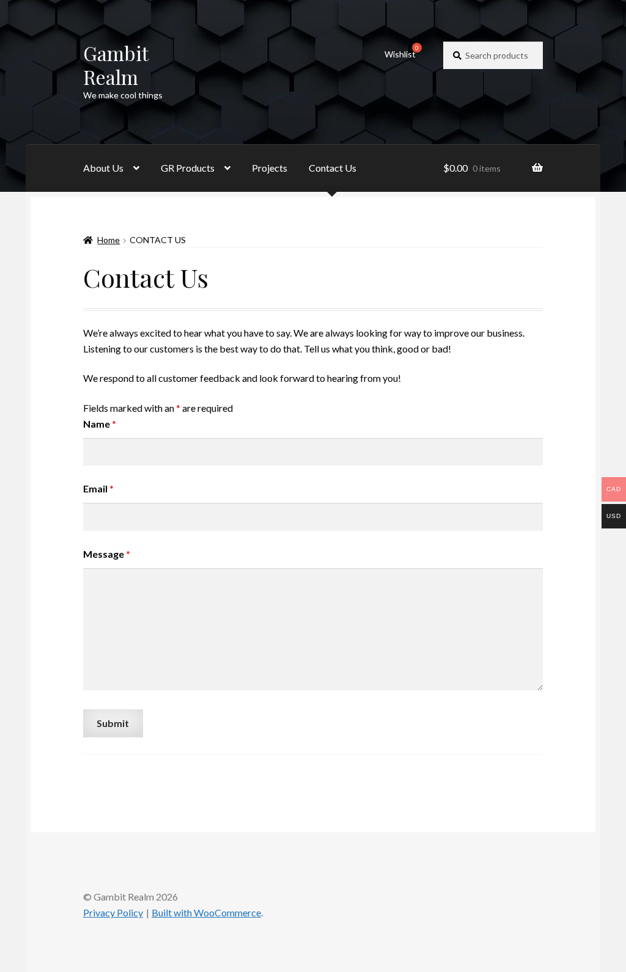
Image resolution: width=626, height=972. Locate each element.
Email (98, 488)
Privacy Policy (113, 912)
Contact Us (332, 168)
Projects (269, 168)
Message (106, 554)
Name (99, 423)
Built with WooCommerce (206, 912)
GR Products (188, 168)
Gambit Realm (115, 65)
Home (108, 240)
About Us (103, 168)
